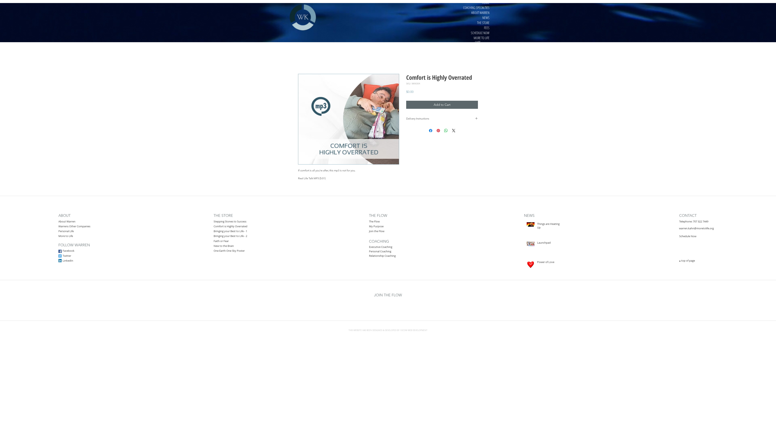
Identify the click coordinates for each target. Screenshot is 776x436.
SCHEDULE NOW (480, 32)
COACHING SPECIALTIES (476, 7)
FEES (486, 27)
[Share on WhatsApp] (446, 130)
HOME (485, 2)
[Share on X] (453, 130)
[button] (482, 42)
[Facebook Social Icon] (60, 251)
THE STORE (483, 22)
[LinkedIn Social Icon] (60, 260)
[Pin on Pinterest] (438, 130)
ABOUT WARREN (480, 12)
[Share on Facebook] (430, 130)
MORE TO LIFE (481, 38)
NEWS (485, 17)
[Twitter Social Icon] (60, 256)
